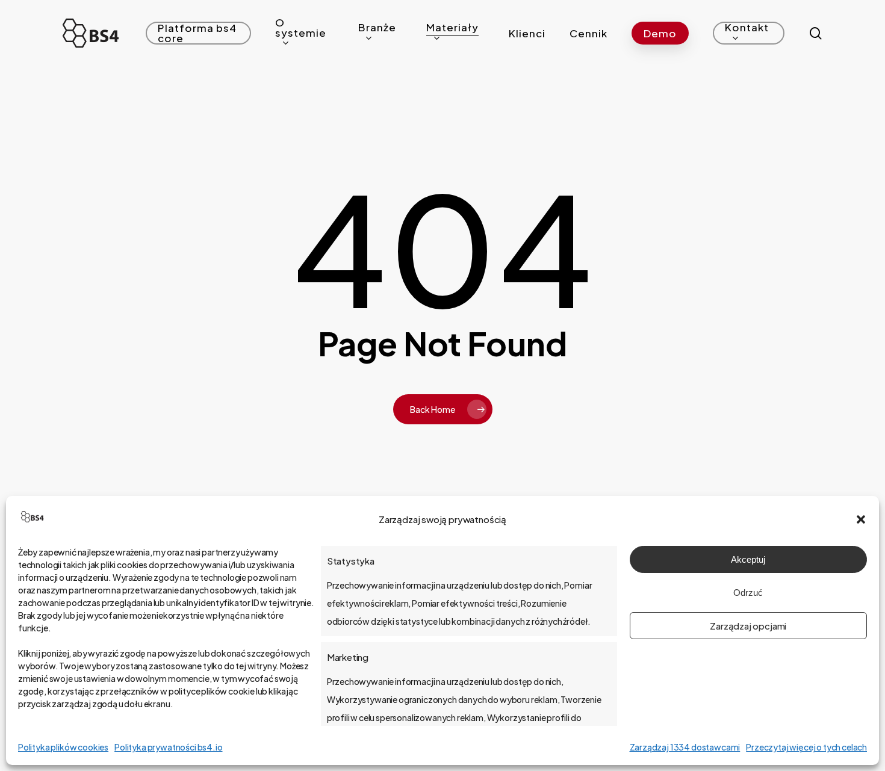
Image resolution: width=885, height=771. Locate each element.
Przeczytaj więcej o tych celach (806, 747)
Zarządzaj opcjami (748, 625)
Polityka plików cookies (63, 747)
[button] (861, 519)
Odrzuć (748, 592)
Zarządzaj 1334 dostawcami (685, 747)
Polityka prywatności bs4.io (168, 747)
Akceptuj (748, 559)
